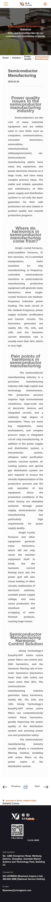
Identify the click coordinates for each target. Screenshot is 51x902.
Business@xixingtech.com (17, 890)
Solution (16, 58)
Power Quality (27, 57)
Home (6, 58)
